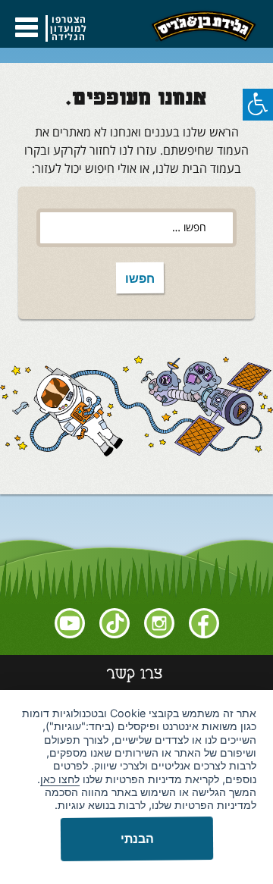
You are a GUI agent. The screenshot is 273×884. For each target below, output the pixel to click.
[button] (258, 105)
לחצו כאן (60, 779)
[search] (136, 227)
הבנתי (136, 838)
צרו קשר (134, 675)
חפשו (134, 281)
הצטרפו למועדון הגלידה (68, 28)
